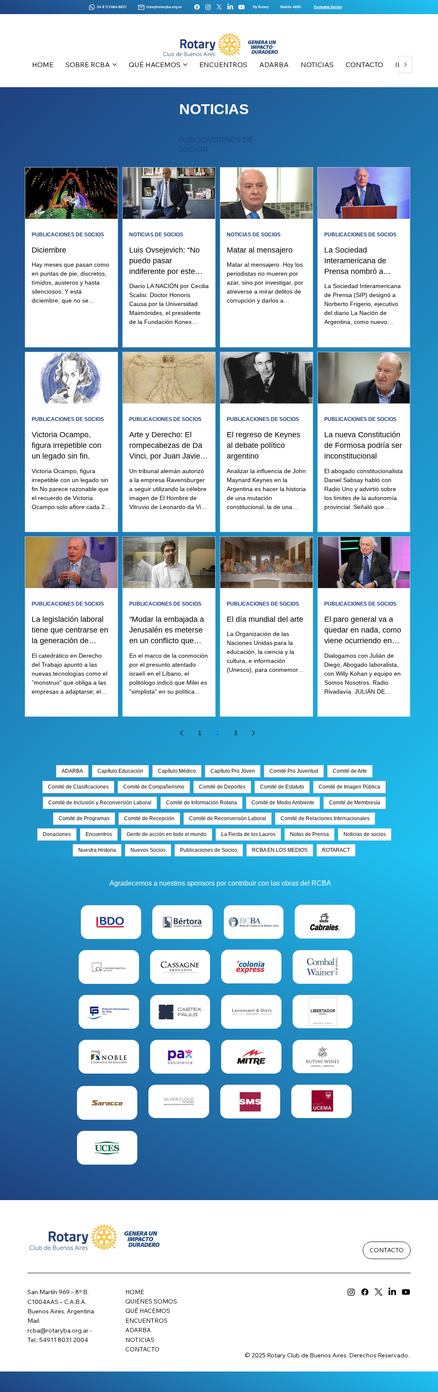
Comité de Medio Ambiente (283, 803)
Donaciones (57, 834)
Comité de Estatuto (282, 787)
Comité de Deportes (222, 787)
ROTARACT (336, 850)
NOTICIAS (214, 109)
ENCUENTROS (146, 1320)
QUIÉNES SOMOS (151, 1301)
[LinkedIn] (230, 7)
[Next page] (253, 733)
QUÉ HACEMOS (147, 1311)
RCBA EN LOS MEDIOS (280, 850)
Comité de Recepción (149, 818)
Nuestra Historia (97, 850)
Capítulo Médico (177, 771)
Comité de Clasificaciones (78, 787)
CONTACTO (142, 1349)
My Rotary (261, 6)
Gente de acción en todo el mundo (167, 834)
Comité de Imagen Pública (349, 787)
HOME (135, 1292)
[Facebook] (197, 7)
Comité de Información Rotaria (201, 803)
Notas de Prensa (309, 834)
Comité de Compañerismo (153, 787)
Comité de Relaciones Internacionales (325, 818)
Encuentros (99, 834)
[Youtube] (241, 7)
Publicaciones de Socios (208, 850)
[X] (219, 7)
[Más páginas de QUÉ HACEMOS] (185, 64)
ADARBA (72, 771)
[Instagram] (208, 7)
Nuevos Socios (148, 850)
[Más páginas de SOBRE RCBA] (114, 64)
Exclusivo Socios (328, 6)
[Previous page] (181, 733)
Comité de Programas (84, 818)
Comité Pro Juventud (293, 771)
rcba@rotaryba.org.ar (164, 6)
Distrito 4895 (290, 6)
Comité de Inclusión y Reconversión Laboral (99, 803)
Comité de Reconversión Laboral (227, 818)
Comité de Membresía (354, 803)
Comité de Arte (350, 771)
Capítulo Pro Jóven (232, 771)
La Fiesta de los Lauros (248, 834)
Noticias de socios (364, 834)
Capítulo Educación (120, 771)
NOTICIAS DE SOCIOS (156, 235)
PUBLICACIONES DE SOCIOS (68, 235)
